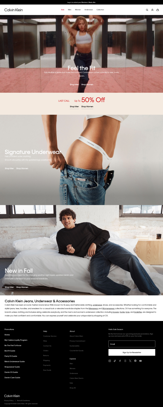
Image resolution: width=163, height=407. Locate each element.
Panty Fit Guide (11, 356)
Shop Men (74, 84)
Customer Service (49, 336)
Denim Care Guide (12, 377)
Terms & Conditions (23, 400)
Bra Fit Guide (10, 351)
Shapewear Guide (12, 367)
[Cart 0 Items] (157, 9)
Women (72, 368)
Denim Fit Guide (11, 372)
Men (71, 363)
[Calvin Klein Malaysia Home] (13, 10)
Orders (45, 351)
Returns (46, 355)
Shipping (46, 360)
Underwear (74, 373)
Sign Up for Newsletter (132, 352)
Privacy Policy (8, 400)
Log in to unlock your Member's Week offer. (81, 2)
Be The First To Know (13, 345)
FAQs (45, 341)
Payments (46, 365)
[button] (62, 9)
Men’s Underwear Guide (15, 361)
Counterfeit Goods (76, 351)
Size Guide (47, 370)
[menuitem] (153, 9)
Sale (71, 383)
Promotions (9, 329)
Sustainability (74, 346)
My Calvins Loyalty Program (16, 340)
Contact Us (47, 346)
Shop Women (87, 84)
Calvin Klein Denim (76, 378)
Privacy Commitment (77, 341)
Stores (7, 334)
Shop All (73, 388)
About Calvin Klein (76, 336)
